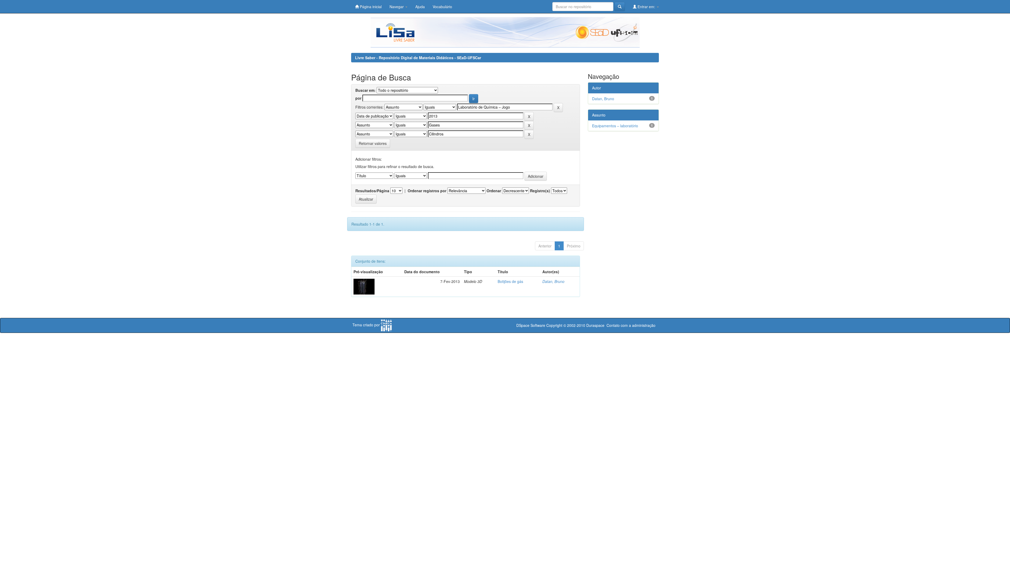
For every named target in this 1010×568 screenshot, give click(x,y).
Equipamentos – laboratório (615, 125)
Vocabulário (442, 6)
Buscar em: (365, 90)
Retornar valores (373, 143)
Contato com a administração (631, 325)
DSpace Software (530, 325)
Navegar (397, 6)
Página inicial (370, 6)
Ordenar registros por (427, 190)
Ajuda (420, 6)
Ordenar (494, 190)
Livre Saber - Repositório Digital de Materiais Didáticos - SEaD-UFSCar (418, 57)
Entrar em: (646, 6)
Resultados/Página (372, 190)
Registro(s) (540, 190)
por (358, 98)
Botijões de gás (510, 281)
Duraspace (595, 325)
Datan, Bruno (553, 281)
